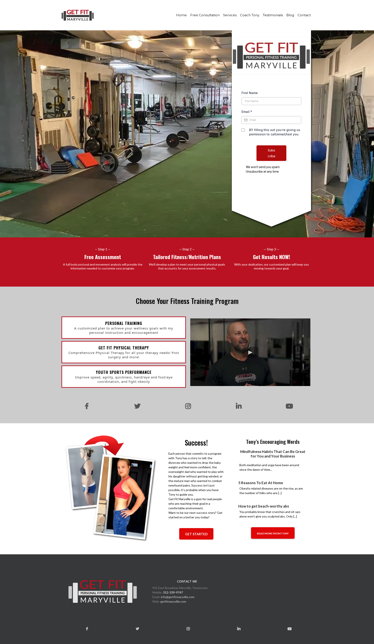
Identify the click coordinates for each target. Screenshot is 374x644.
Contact (304, 15)
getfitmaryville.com (173, 601)
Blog (290, 15)
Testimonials (273, 15)
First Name (250, 93)
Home (181, 15)
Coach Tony (249, 15)
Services (230, 15)
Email (247, 112)
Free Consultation (205, 15)
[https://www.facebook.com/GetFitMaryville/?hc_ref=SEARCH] (85, 406)
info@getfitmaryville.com (177, 597)
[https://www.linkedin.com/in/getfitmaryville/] (237, 406)
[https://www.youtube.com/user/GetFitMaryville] (288, 406)
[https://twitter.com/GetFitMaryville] (136, 406)
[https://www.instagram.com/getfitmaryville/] (187, 406)
